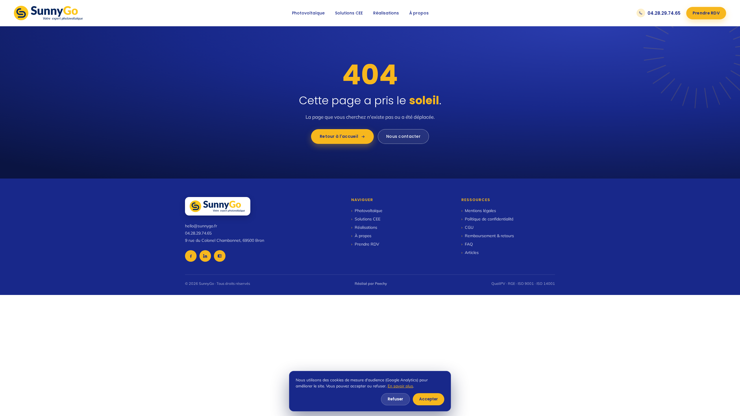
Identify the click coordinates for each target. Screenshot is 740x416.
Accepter (428, 399)
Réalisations (386, 13)
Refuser (395, 399)
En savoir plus (400, 385)
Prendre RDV (706, 13)
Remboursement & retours (487, 235)
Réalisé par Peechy (371, 283)
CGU (467, 227)
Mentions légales (478, 210)
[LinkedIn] (205, 256)
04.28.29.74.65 (664, 13)
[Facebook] (191, 256)
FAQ (467, 244)
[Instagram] (219, 256)
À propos (419, 13)
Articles (470, 252)
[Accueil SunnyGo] (49, 13)
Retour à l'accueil (339, 136)
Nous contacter (403, 136)
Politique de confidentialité (487, 219)
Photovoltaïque (308, 13)
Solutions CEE (349, 13)
